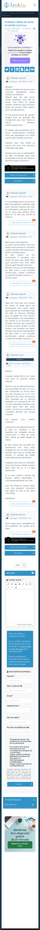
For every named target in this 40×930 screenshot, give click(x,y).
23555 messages (14, 364)
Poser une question (20, 61)
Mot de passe (13, 717)
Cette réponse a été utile (22, 222)
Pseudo (10, 676)
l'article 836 (29, 394)
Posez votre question (18, 175)
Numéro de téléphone (17, 727)
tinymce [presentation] (29, 624)
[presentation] (8, 584)
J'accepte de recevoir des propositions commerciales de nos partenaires (20, 741)
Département (13, 706)
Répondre (18, 181)
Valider (18, 784)
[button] (8, 584)
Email (9, 696)
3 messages (12, 518)
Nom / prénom (13, 686)
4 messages (12, 82)
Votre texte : (15, 580)
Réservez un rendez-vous (19, 845)
